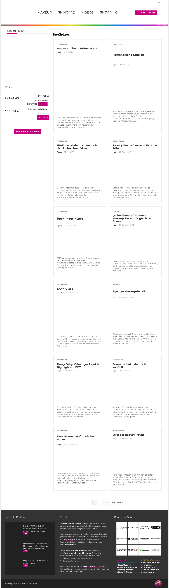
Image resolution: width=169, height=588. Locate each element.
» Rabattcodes (124, 565)
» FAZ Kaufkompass (150, 560)
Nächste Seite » (115, 502)
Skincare (66, 12)
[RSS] (162, 2)
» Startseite (122, 560)
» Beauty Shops (124, 572)
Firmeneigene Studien (128, 55)
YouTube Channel (88, 526)
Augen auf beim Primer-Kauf (77, 48)
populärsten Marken (68, 558)
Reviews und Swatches (98, 534)
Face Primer (62, 44)
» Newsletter (147, 565)
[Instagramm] (152, 2)
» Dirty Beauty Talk (126, 563)
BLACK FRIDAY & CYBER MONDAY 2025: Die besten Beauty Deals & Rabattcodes (35, 528)
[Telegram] (159, 2)
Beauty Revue (118, 141)
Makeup (44, 12)
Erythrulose (65, 289)
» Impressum (147, 572)
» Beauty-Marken (125, 570)
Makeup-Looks (81, 534)
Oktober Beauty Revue (129, 435)
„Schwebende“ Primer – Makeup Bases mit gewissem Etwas (133, 218)
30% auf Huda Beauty (38, 109)
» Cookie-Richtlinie (150, 570)
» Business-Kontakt (150, 563)
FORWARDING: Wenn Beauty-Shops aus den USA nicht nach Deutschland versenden (36, 546)
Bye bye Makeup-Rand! (129, 291)
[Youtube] (155, 2)
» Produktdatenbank (127, 567)
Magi (59, 52)
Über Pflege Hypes (70, 219)
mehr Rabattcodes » (27, 131)
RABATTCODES (147, 13)
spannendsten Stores (92, 556)
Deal (25, 533)
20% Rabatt (43, 96)
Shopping (109, 12)
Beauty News (69, 539)
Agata (115, 65)
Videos (87, 12)
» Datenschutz (148, 567)
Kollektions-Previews (98, 537)
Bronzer (116, 284)
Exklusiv (116, 211)
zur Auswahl (43, 117)
